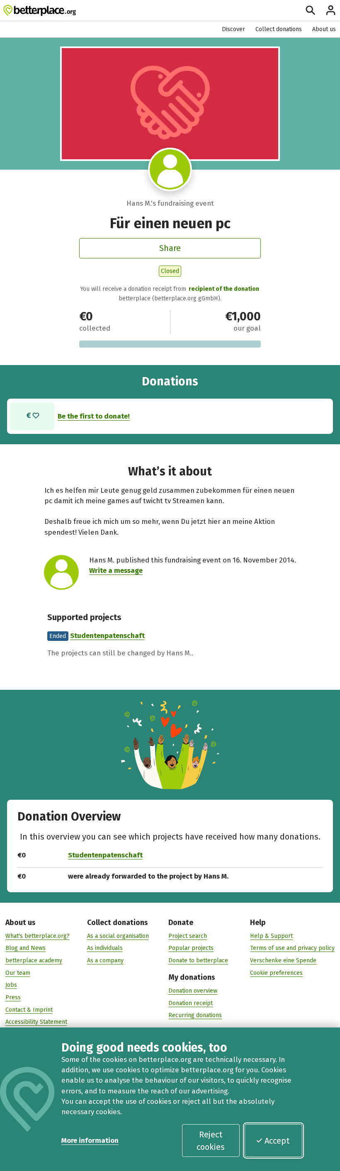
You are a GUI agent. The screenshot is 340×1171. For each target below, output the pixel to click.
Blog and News (25, 948)
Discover (233, 29)
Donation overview (192, 990)
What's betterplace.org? (37, 936)
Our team (17, 972)
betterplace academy (33, 960)
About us (324, 29)
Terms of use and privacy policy (292, 948)
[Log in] (330, 10)
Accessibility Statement (36, 1021)
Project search (187, 936)
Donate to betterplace (198, 960)
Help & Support (271, 936)
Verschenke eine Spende (283, 960)
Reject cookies (211, 1141)
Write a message (116, 570)
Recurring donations (195, 1015)
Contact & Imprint (29, 1009)
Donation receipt (190, 1003)
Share (170, 248)
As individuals (105, 948)
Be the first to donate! (94, 416)
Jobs (11, 984)
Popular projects (191, 948)
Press (13, 997)
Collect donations (278, 29)
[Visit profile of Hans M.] (170, 169)
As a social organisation (118, 936)
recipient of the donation (224, 288)
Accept (277, 1141)
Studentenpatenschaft (107, 635)
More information (90, 1140)
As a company (105, 960)
